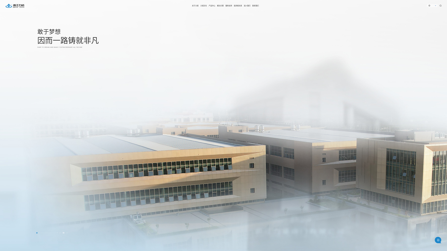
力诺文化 (203, 5)
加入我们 (247, 5)
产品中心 (212, 5)
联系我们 (255, 5)
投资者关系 (238, 5)
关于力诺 (195, 5)
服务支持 (228, 5)
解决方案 (220, 5)
